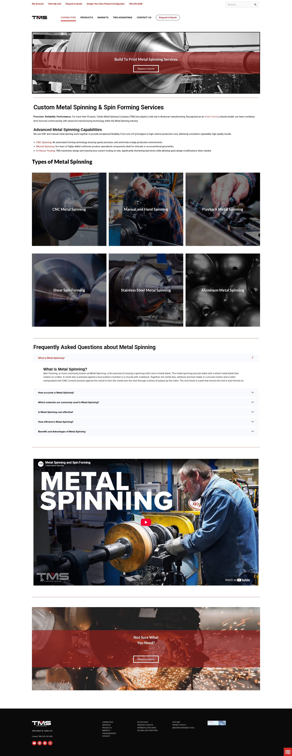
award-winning (212, 116)
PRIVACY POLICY (179, 725)
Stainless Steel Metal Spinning (146, 290)
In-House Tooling (45, 150)
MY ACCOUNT (142, 722)
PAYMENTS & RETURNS (146, 728)
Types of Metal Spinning (62, 161)
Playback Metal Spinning (222, 209)
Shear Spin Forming (69, 290)
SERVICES (106, 725)
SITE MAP (176, 722)
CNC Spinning (43, 142)
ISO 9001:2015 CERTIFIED (147, 730)
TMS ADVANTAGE (109, 733)
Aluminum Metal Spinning (222, 290)
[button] (168, 17)
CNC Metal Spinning (69, 209)
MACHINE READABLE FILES (183, 728)
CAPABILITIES (107, 722)
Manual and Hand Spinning (146, 209)
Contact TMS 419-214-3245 (42, 736)
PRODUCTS (107, 728)
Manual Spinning (45, 146)
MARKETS (106, 730)
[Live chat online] (288, 752)
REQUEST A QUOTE (145, 725)
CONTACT (106, 736)
